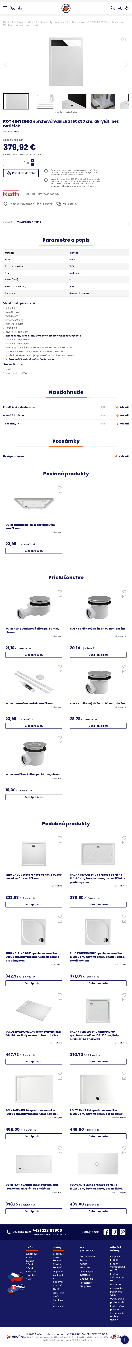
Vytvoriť (123, 456)
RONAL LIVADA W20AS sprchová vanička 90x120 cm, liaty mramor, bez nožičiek (33, 1033)
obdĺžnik (74, 273)
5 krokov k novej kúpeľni (58, 1257)
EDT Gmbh (116, 1284)
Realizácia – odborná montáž (58, 1280)
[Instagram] (115, 1232)
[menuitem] (16, 101)
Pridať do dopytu (23, 173)
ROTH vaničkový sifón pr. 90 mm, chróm (97, 628)
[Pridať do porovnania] (60, 493)
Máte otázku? (70, 204)
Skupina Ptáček (30, 1262)
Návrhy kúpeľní (57, 1266)
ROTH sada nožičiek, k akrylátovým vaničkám (30, 526)
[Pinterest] (123, 1232)
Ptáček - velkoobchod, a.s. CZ (117, 1267)
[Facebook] (107, 1232)
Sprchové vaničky (77, 22)
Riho (60, 886)
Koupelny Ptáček (115, 1258)
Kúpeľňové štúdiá (32, 1255)
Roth (16, 131)
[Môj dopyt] (126, 8)
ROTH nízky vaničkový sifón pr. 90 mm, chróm (32, 630)
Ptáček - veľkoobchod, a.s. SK (118, 1277)
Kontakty (31, 1275)
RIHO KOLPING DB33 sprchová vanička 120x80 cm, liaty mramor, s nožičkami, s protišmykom (97, 956)
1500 (72, 266)
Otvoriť (124, 407)
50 (70, 279)
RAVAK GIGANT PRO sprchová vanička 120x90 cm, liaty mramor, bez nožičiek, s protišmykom (97, 878)
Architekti (85, 1267)
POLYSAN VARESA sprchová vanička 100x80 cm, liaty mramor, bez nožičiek (31, 1112)
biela (72, 259)
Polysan (58, 1118)
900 (71, 286)
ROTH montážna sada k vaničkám (29, 703)
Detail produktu (33, 551)
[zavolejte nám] (13, 8)
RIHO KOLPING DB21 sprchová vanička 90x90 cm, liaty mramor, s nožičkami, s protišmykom (32, 956)
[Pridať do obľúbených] (60, 488)
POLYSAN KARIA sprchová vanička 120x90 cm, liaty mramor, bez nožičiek (96, 1112)
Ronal (59, 1043)
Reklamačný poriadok (117, 1307)
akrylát (73, 252)
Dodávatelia (86, 1278)
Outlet (56, 1289)
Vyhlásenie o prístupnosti (117, 1300)
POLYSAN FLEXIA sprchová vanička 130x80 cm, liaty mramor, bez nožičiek (96, 1186)
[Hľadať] (113, 8)
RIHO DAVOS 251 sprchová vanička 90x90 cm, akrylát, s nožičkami (33, 876)
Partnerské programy (86, 1284)
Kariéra (29, 1279)
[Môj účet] (120, 8)
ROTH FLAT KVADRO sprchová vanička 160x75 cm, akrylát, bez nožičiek (31, 1186)
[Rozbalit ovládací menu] (125, 1340)
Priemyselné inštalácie (87, 1273)
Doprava (58, 1271)
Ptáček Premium (31, 1270)
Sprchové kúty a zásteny (50, 22)
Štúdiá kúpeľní (84, 1262)
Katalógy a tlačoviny (58, 1303)
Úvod (6, 22)
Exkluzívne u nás (58, 1294)
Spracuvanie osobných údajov (117, 1316)
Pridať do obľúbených (21, 203)
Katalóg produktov (22, 22)
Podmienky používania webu (116, 1292)
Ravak (124, 886)
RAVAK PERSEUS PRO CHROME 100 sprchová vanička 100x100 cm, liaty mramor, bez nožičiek (94, 1035)
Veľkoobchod (87, 1256)
